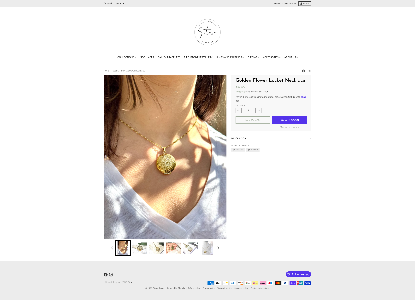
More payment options (289, 127)
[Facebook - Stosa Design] (304, 71)
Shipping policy (241, 288)
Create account (289, 4)
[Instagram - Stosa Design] (309, 71)
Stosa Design (159, 288)
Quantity (240, 106)
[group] (123, 248)
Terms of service (224, 288)
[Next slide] (218, 248)
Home (106, 71)
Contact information (260, 288)
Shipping (240, 92)
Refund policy (194, 288)
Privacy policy (209, 288)
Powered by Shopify (176, 288)
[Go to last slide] (112, 248)
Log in (277, 4)
